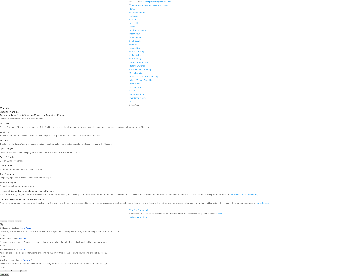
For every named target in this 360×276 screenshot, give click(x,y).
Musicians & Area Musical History (143, 76)
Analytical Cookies (10, 249)
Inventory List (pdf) (137, 98)
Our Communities (137, 12)
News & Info (134, 83)
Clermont (133, 19)
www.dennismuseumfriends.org (244, 194)
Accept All (18, 221)
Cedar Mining (135, 55)
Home (132, 9)
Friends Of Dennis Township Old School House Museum (27, 190)
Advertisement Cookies (12, 260)
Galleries (133, 44)
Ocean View (134, 34)
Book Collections (136, 94)
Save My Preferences (13, 271)
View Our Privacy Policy (139, 210)
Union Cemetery (136, 73)
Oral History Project (137, 51)
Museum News (135, 87)
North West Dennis (137, 30)
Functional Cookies (10, 238)
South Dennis (135, 37)
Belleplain (133, 16)
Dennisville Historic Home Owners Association (22, 199)
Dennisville (134, 23)
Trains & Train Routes (138, 62)
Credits (132, 90)
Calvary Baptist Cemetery (140, 69)
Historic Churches (137, 66)
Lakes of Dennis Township (140, 80)
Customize (4, 221)
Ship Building (135, 58)
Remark (22, 238)
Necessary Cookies (10, 228)
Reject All (11, 221)
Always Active (25, 228)
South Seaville (135, 41)
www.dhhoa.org (263, 203)
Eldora (132, 26)
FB (130, 101)
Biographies (134, 48)
